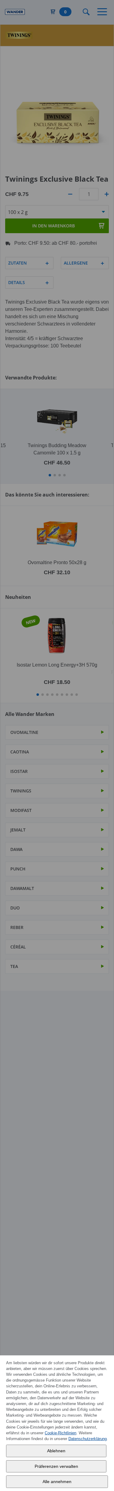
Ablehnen (56, 1450)
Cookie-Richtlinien (60, 1433)
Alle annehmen (57, 1481)
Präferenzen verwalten (56, 1466)
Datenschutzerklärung (87, 1438)
